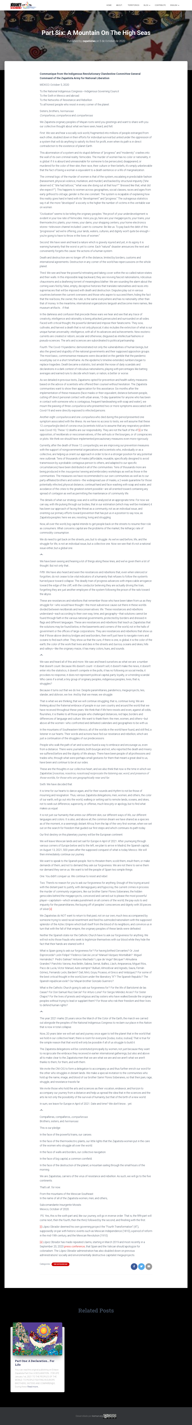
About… (119, 5)
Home (109, 5)
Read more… (33, 1386)
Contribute (160, 5)
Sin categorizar (60, 1264)
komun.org (97, 1416)
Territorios (133, 5)
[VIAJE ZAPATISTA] (23, 5)
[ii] (50, 909)
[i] (139, 430)
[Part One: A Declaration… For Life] (37, 1339)
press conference (74, 1246)
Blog (146, 5)
